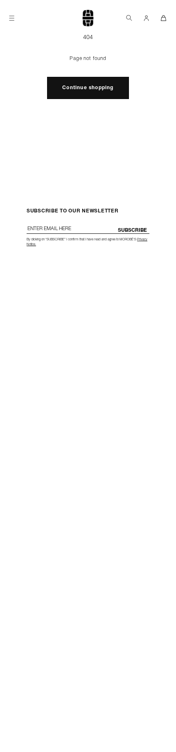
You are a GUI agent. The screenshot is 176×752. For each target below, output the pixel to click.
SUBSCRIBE (132, 230)
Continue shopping (87, 87)
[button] (129, 18)
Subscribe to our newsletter (72, 211)
